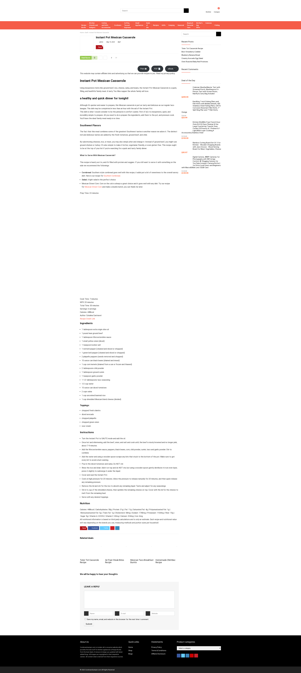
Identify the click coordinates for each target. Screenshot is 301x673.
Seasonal (181, 25)
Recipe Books (83, 26)
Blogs (130, 654)
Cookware (117, 25)
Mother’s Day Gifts (199, 25)
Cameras (208, 23)
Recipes (156, 25)
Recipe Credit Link (87, 319)
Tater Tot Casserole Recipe (192, 48)
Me (86, 187)
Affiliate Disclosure (158, 654)
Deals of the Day (148, 26)
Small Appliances (139, 24)
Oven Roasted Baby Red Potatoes (195, 62)
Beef (86, 32)
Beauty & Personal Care (190, 25)
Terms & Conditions (158, 650)
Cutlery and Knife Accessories (106, 25)
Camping (171, 25)
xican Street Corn (94, 187)
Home (82, 32)
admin (101, 42)
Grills (163, 25)
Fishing (217, 25)
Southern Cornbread (112, 176)
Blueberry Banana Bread (191, 55)
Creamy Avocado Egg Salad (192, 58)
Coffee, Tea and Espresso (127, 25)
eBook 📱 (172, 69)
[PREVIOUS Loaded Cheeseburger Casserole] (2, 667)
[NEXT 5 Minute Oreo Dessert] (298, 667)
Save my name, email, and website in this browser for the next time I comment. (118, 619)
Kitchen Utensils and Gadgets (93, 25)
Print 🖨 (143, 69)
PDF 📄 (157, 69)
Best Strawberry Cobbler (191, 52)
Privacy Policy (156, 647)
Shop (130, 650)
